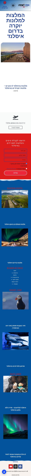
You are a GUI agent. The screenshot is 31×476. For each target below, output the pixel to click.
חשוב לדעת (16, 279)
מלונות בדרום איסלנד (14, 263)
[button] (13, 5)
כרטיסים (15, 273)
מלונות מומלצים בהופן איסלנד (14, 224)
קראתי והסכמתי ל (16, 169)
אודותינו (15, 462)
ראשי (15, 270)
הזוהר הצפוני (15, 281)
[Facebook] (20, 466)
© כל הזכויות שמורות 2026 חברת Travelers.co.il (15, 471)
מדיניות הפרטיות (11, 169)
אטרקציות (5, 8)
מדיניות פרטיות (15, 475)
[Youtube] (11, 466)
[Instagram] (15, 466)
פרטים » (15, 91)
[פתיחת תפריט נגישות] (4, 471)
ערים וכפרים (15, 277)
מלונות (5, 6)
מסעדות (16, 284)
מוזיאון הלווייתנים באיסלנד (15, 366)
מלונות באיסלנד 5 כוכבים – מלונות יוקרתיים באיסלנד (15, 87)
